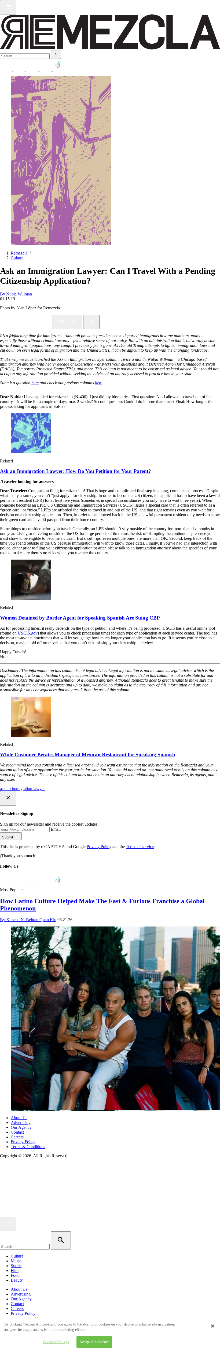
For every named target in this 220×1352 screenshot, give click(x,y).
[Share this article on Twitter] (32, 326)
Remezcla (19, 253)
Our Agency (21, 1127)
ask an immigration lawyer (22, 788)
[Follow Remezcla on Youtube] (46, 885)
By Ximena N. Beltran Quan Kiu (28, 919)
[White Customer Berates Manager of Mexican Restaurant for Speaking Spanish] (31, 735)
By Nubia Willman (16, 294)
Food (15, 1275)
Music (16, 1261)
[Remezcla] (110, 48)
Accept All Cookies (94, 1342)
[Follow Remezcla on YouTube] (46, 69)
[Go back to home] (110, 1214)
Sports (16, 1265)
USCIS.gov (28, 633)
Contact (17, 1132)
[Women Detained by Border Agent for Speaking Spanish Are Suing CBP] (31, 598)
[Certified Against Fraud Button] (19, 1178)
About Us (19, 1117)
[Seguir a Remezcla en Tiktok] (59, 69)
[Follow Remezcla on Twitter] (19, 885)
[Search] (56, 55)
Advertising (21, 1122)
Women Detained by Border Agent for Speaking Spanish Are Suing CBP (80, 618)
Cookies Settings (56, 1342)
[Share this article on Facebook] (19, 326)
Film (15, 1270)
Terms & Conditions (28, 1146)
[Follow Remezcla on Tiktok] (59, 885)
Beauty (17, 1280)
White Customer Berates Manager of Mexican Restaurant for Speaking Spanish (87, 754)
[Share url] (91, 322)
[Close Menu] (8, 1224)
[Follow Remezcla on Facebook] (6, 69)
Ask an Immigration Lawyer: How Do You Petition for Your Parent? (75, 471)
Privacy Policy (99, 846)
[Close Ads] (8, 798)
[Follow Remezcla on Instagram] (32, 69)
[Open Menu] (8, 7)
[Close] (212, 1326)
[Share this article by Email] (46, 326)
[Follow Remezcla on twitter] (19, 69)
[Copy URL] (67, 322)
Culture (17, 258)
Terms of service (140, 846)
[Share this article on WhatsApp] (6, 326)
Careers (17, 1137)
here (98, 383)
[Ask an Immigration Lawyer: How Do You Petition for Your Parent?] (31, 452)
